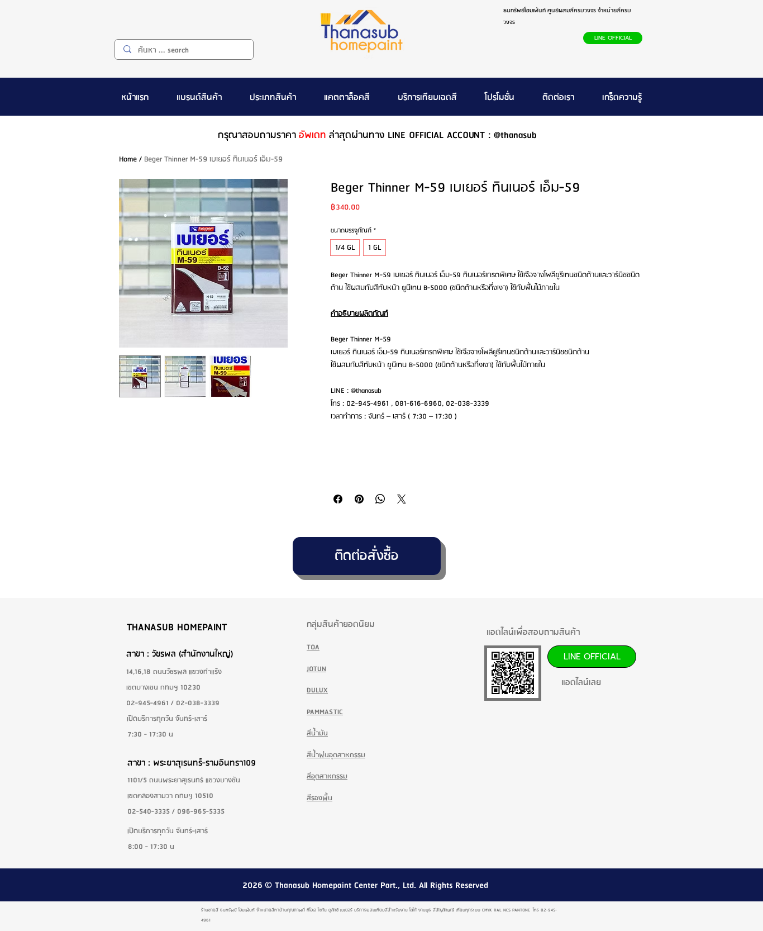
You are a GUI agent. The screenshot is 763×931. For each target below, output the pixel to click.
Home (128, 159)
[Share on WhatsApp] (380, 499)
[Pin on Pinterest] (359, 499)
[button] (199, 97)
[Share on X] (401, 499)
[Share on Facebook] (338, 499)
